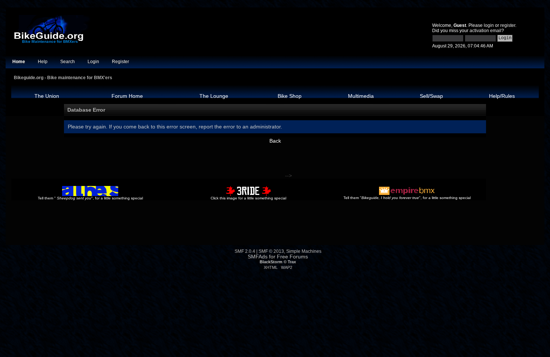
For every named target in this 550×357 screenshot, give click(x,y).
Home (18, 61)
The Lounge (213, 96)
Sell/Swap (431, 96)
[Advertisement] (147, 160)
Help (43, 61)
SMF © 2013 (271, 251)
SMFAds (258, 257)
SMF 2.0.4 (245, 251)
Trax (292, 262)
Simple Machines (303, 251)
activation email (485, 30)
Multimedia (361, 96)
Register (120, 61)
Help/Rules (502, 96)
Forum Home (127, 96)
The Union (46, 96)
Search (67, 61)
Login (93, 61)
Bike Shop (290, 96)
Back (275, 141)
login (489, 25)
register (507, 25)
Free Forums (292, 257)
